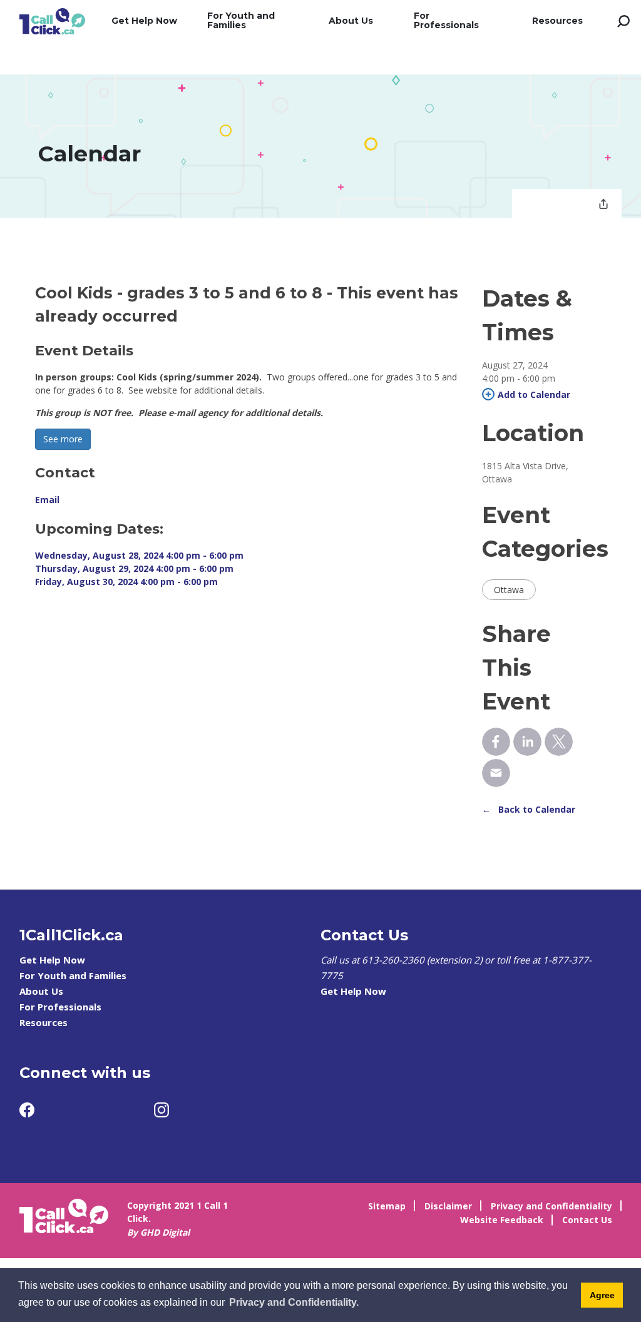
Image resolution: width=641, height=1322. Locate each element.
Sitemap (387, 1206)
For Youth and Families (241, 20)
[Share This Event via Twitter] (559, 742)
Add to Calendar (534, 394)
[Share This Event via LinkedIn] (527, 742)
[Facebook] (26, 1109)
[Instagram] (161, 1109)
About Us (351, 20)
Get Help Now (144, 20)
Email (47, 500)
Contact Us (587, 1220)
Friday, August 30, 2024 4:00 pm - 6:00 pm (126, 581)
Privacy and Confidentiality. (294, 1302)
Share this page (603, 205)
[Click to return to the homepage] (52, 21)
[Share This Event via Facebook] (496, 742)
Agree (602, 1295)
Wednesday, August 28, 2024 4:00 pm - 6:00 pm (139, 555)
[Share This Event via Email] (496, 773)
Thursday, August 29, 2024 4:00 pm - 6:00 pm (134, 568)
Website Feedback (501, 1220)
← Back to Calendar (528, 809)
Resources (557, 20)
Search (623, 21)
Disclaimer (448, 1206)
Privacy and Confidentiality (551, 1206)
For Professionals (446, 20)
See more (63, 439)
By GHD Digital (158, 1232)
